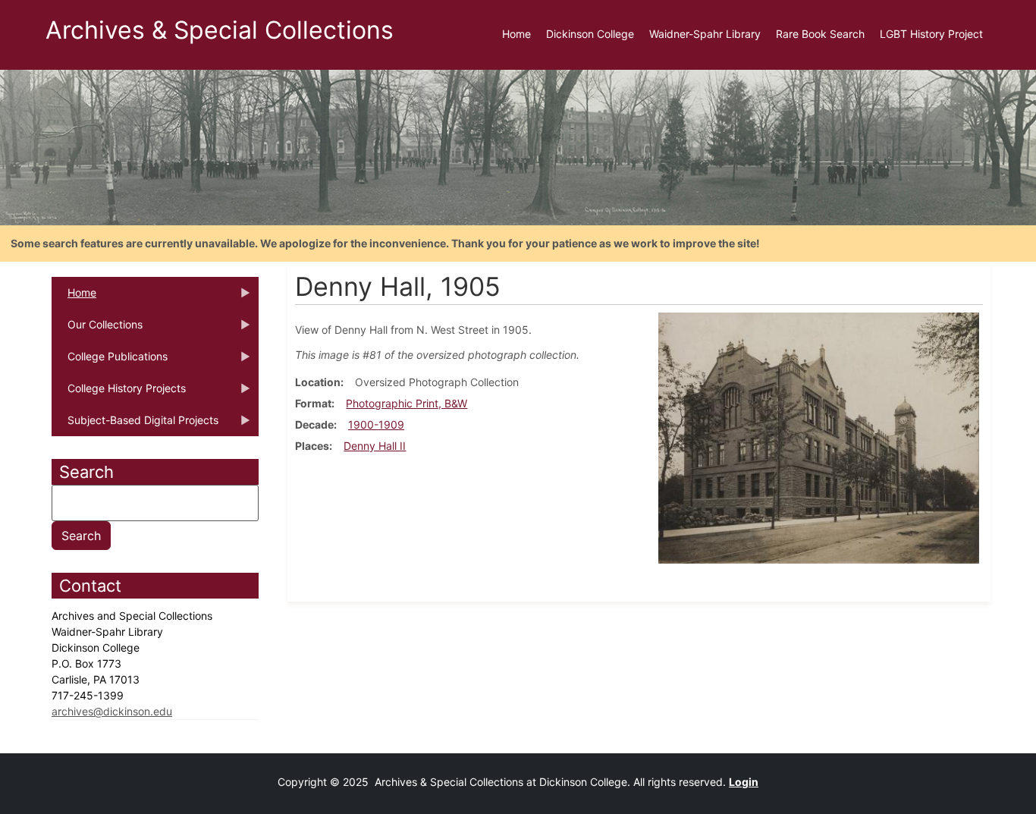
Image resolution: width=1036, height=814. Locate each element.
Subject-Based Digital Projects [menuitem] (135, 424)
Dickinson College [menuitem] (590, 33)
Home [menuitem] (516, 33)
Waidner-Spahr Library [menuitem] (705, 33)
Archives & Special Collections (220, 30)
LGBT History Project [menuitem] (931, 33)
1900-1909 (376, 424)
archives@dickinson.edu (112, 711)
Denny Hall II (375, 445)
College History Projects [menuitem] (119, 393)
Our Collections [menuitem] (97, 329)
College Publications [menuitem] (110, 361)
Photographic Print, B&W (406, 403)
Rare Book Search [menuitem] (820, 33)
